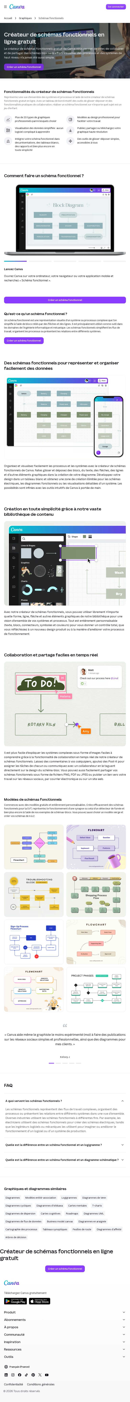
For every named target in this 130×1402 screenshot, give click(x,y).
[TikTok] (26, 1375)
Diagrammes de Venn (94, 1197)
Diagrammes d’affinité (109, 1229)
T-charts (97, 1205)
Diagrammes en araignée (92, 1221)
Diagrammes (12, 1197)
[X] (40, 1375)
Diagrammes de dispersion (20, 1213)
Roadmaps (72, 1213)
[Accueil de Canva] (17, 6)
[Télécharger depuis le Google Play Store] (15, 1304)
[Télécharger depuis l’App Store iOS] (39, 1304)
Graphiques (25, 18)
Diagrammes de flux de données (23, 1221)
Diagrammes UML (94, 1213)
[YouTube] (46, 1375)
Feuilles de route (82, 1229)
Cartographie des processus (21, 1229)
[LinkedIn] (6, 1375)
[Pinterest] (33, 1375)
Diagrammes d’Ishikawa (49, 1205)
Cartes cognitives (50, 1213)
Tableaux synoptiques (55, 1229)
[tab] (51, 1063)
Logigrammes (69, 1197)
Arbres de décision (15, 1237)
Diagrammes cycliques (18, 1205)
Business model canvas (60, 1221)
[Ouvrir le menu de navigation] (5, 6)
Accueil (8, 18)
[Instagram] (13, 1375)
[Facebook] (19, 1375)
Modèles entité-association (40, 1197)
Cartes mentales (77, 1205)
